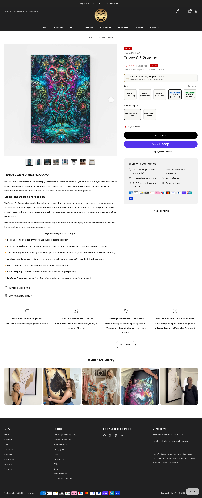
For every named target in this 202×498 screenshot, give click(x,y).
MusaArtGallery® (132, 53)
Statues (154, 27)
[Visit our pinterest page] (116, 435)
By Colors (105, 27)
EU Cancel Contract (63, 478)
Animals (139, 27)
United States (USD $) (15, 11)
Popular (58, 27)
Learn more (125, 344)
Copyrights (59, 449)
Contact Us (59, 459)
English (32, 11)
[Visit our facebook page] (104, 435)
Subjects (88, 27)
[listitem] (101, 3)
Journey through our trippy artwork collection (79, 222)
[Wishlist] (176, 11)
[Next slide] (111, 100)
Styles (73, 27)
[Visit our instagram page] (110, 435)
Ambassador (60, 473)
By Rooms (123, 27)
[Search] (183, 11)
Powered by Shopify (168, 493)
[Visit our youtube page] (122, 435)
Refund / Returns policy (65, 434)
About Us (58, 454)
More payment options (161, 151)
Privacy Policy (60, 444)
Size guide (193, 86)
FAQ (56, 464)
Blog (56, 469)
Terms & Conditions (63, 439)
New (45, 27)
